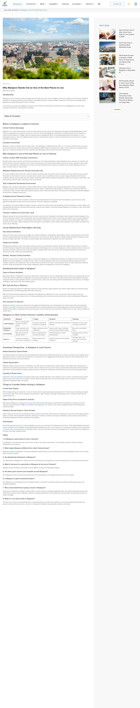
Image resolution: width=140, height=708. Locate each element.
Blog (9, 10)
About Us (89, 4)
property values (15, 305)
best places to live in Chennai (19, 425)
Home (5, 10)
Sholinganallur (39, 405)
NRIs (4, 294)
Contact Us (117, 4)
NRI (99, 4)
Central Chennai (13, 453)
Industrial (65, 4)
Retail (42, 4)
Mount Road (49, 135)
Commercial (30, 4)
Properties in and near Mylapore (13, 377)
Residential (17, 4)
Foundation (76, 4)
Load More (117, 109)
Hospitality (53, 4)
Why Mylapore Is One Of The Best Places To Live (33, 10)
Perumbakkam (29, 405)
